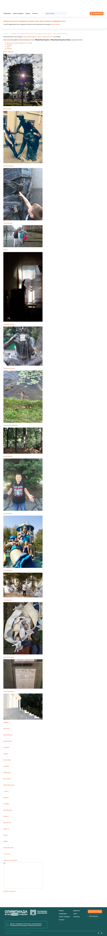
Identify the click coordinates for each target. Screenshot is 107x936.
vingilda (5, 753)
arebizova (6, 766)
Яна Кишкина (7, 108)
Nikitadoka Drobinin (8, 324)
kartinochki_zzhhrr (8, 847)
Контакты (35, 13)
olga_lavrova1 (7, 822)
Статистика (76, 916)
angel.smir (6, 829)
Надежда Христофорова (10, 425)
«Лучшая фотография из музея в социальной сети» (38, 36)
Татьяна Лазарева (8, 166)
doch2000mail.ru (8, 735)
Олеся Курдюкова (8, 691)
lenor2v (5, 835)
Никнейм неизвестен (9, 891)
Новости (27, 13)
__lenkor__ (6, 791)
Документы (76, 910)
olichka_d (6, 816)
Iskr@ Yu (5, 250)
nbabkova (6, 722)
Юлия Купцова (7, 513)
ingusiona (6, 797)
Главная (5, 33)
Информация (7, 13)
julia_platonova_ (7, 810)
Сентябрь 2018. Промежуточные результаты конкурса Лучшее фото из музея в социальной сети (39, 33)
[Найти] (42, 13)
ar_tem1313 (6, 854)
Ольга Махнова (7, 223)
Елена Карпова (7, 570)
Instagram (9, 48)
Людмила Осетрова (9, 368)
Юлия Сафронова (8, 51)
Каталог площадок (18, 13)
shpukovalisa (6, 772)
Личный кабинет (97, 13)
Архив (75, 913)
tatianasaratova (7, 741)
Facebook (9, 44)
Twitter (8, 46)
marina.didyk (6, 760)
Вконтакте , (19, 43)
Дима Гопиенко (7, 456)
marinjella (6, 803)
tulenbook (6, 747)
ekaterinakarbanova (8, 785)
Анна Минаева (7, 600)
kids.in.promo (7, 778)
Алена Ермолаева (8, 657)
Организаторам (55, 24)
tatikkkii (5, 841)
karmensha (6, 728)
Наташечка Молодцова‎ (10, 860)
